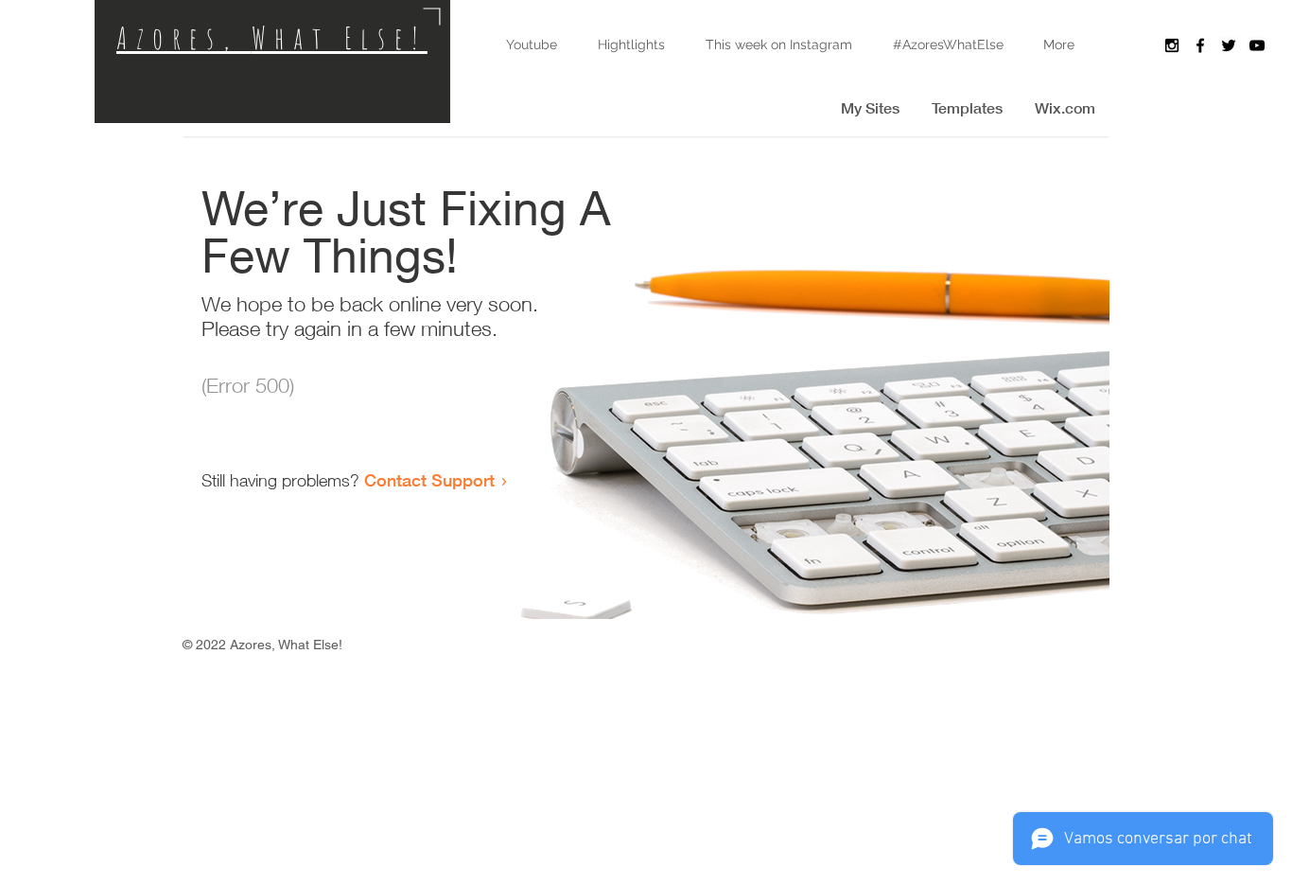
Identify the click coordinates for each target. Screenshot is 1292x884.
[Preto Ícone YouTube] (1257, 45)
